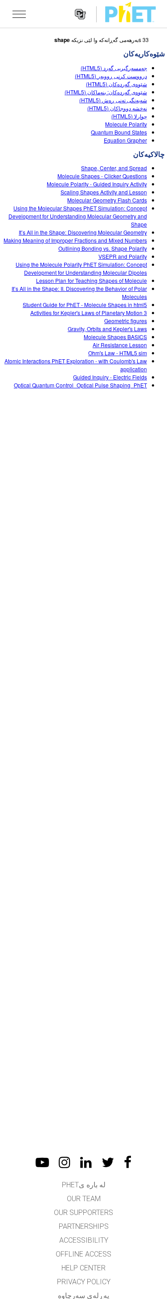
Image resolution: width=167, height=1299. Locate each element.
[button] (19, 13)
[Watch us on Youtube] (42, 1162)
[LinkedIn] (85, 1162)
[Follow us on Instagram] (64, 1162)
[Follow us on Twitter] (108, 1162)
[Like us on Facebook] (127, 1162)
